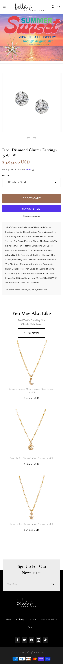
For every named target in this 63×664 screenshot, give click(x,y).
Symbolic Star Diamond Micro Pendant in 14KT (31, 524)
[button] (4, 7)
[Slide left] (28, 137)
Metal (5, 175)
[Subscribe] (52, 583)
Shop (8, 619)
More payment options (31, 216)
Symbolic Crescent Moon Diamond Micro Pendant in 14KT (31, 391)
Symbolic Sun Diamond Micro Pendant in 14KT (31, 458)
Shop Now (31, 333)
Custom (33, 619)
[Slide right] (34, 137)
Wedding (19, 619)
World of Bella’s (49, 619)
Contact (31, 627)
